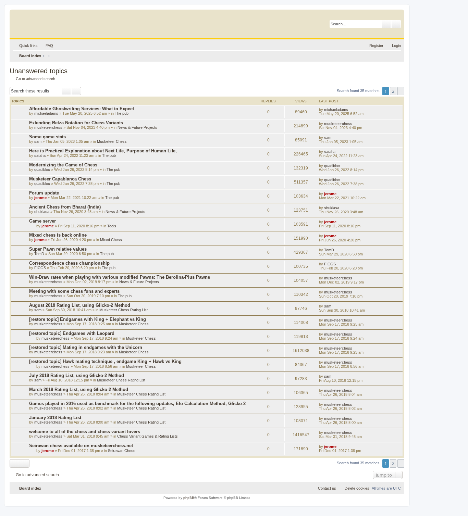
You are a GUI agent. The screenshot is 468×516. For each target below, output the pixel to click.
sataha (40, 155)
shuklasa (41, 212)
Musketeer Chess (112, 141)
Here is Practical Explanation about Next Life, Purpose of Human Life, (103, 150)
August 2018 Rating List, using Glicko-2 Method (79, 305)
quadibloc (42, 169)
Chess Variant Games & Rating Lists (147, 436)
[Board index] (46, 22)
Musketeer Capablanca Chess (60, 178)
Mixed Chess (111, 240)
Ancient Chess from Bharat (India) (65, 207)
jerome (40, 198)
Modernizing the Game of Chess (63, 164)
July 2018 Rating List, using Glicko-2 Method (76, 375)
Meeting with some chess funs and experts (74, 291)
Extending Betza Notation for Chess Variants (76, 122)
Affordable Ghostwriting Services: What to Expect (81, 108)
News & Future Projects (137, 127)
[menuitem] (46, 45)
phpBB (188, 498)
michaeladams (46, 113)
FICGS (40, 268)
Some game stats (47, 136)
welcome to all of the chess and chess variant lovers (84, 431)
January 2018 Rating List (55, 417)
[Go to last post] (351, 110)
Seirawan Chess (121, 451)
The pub (121, 113)
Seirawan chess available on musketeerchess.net (81, 445)
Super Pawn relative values (58, 249)
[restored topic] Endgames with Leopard (71, 333)
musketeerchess (48, 127)
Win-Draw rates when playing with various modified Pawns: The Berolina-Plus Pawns (119, 277)
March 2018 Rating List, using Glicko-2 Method (78, 389)
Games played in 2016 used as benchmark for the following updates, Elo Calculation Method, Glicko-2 (137, 403)
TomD (39, 254)
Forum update (44, 193)
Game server (42, 221)
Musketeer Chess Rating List (123, 310)
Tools (111, 226)
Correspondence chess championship (69, 263)
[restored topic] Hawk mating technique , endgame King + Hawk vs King (105, 361)
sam (37, 141)
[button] (400, 91)
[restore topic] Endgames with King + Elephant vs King (87, 319)
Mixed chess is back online (58, 235)
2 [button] (393, 91)
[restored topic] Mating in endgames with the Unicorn (85, 347)
